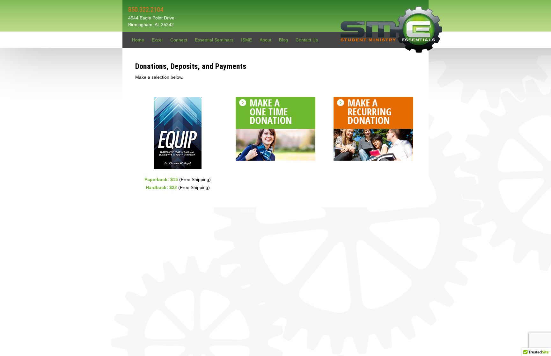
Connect (178, 39)
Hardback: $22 (162, 187)
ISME (246, 39)
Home (138, 39)
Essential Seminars (214, 39)
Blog (283, 39)
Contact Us (307, 39)
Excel (157, 39)
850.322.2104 (145, 9)
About (265, 39)
